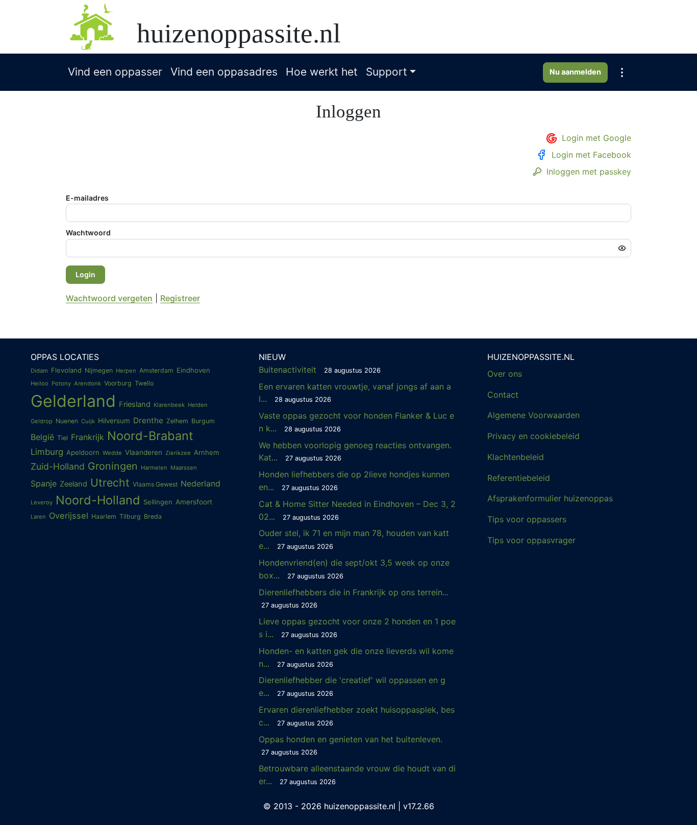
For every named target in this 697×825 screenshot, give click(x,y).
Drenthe (148, 420)
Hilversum (114, 421)
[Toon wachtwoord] (622, 248)
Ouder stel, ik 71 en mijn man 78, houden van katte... (354, 539)
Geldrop (42, 421)
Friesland (135, 404)
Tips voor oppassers (526, 519)
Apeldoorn (82, 452)
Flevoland (66, 370)
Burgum (203, 421)
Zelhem (177, 421)
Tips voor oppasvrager (531, 540)
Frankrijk (87, 437)
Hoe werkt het (322, 71)
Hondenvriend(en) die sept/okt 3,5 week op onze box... (354, 568)
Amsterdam (156, 370)
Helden (198, 404)
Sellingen (157, 502)
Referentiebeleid (518, 478)
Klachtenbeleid (515, 457)
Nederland (200, 483)
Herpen (126, 370)
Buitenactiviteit (320, 370)
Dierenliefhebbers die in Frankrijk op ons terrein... (354, 598)
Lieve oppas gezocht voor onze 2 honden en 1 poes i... (357, 627)
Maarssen (183, 467)
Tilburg (130, 516)
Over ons (504, 374)
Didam (39, 370)
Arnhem (206, 452)
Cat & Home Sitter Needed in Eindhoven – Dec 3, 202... (357, 510)
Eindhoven (193, 370)
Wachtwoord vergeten (109, 298)
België (42, 437)
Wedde (112, 452)
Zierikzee (178, 452)
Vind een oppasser (115, 71)
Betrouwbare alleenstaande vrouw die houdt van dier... (357, 774)
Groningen (113, 466)
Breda (153, 516)
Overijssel (68, 516)
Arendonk (87, 383)
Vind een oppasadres (224, 71)
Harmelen (154, 467)
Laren (38, 516)
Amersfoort (194, 502)
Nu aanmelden (575, 71)
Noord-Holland (98, 500)
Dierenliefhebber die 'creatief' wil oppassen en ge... (352, 686)
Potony (61, 383)
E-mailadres (87, 197)
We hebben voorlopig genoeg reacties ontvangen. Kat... (355, 451)
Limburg (47, 452)
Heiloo (39, 383)
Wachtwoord (88, 232)
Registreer (180, 298)
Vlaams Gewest (155, 484)
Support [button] (386, 71)
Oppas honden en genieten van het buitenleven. (352, 745)
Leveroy (42, 502)
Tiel (62, 438)
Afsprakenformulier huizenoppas (550, 498)
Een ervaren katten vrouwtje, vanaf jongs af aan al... (355, 392)
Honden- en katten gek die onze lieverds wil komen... (356, 657)
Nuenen (67, 421)
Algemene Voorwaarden (533, 415)
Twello (144, 383)
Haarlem (103, 516)
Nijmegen (99, 370)
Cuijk (88, 421)
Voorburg (118, 383)
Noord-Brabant (150, 435)
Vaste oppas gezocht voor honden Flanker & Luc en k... (356, 421)
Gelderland (73, 401)
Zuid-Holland (58, 466)
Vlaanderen (143, 452)
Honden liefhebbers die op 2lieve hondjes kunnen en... (354, 480)
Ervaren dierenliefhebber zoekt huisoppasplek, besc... (357, 716)
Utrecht (110, 482)
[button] (622, 72)
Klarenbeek (169, 404)
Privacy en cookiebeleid (533, 436)
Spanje (44, 483)
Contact (502, 395)
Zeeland (73, 484)
